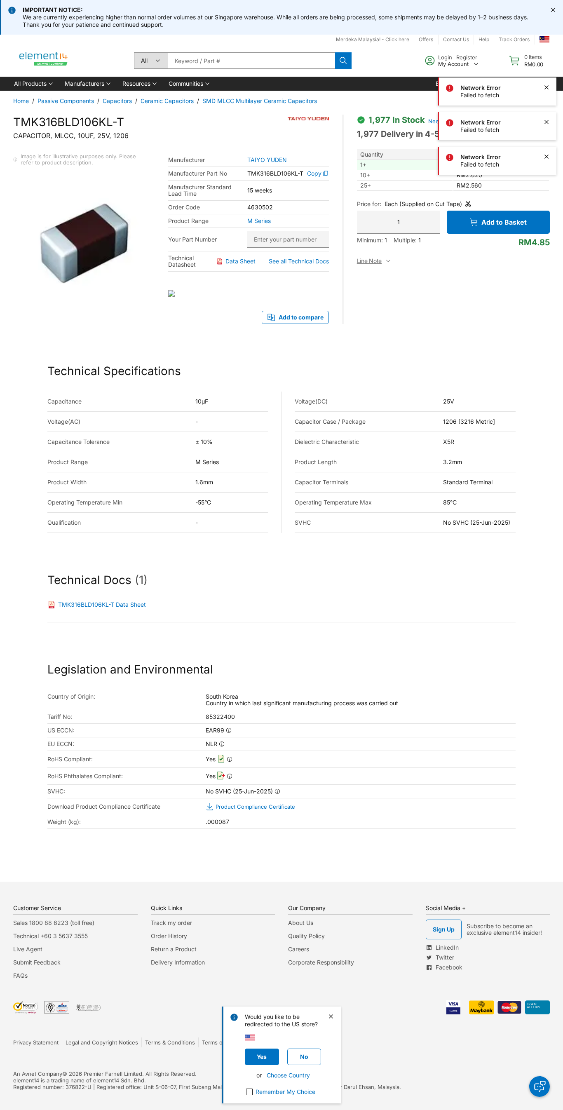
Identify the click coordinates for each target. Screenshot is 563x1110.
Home (21, 100)
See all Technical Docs (299, 261)
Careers (298, 949)
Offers (426, 39)
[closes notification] (553, 10)
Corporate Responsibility (321, 962)
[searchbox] (251, 60)
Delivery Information (178, 962)
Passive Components (66, 100)
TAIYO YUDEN (267, 160)
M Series (259, 221)
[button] (32, 84)
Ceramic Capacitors (167, 100)
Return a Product (174, 949)
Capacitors (117, 100)
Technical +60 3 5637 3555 (50, 935)
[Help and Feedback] (539, 1086)
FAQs (20, 975)
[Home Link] (43, 60)
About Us (300, 922)
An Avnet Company (37, 1073)
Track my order (171, 922)
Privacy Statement (36, 1042)
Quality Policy (306, 935)
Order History (169, 935)
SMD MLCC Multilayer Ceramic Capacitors (259, 100)
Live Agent (27, 949)
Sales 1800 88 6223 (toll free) (53, 922)
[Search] (343, 60)
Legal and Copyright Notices (102, 1042)
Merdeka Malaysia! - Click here (372, 39)
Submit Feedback (37, 962)
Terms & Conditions (170, 1042)
